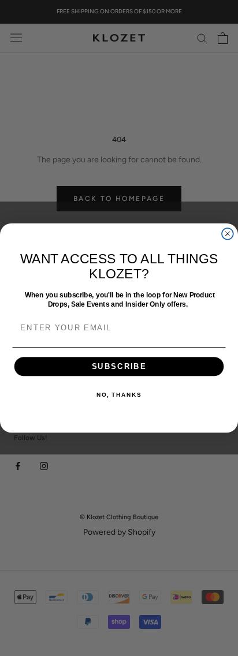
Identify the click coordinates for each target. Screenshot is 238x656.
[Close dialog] (227, 234)
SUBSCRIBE (119, 366)
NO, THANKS (119, 395)
